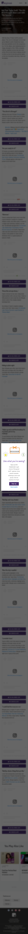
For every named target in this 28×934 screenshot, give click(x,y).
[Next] (25, 444)
